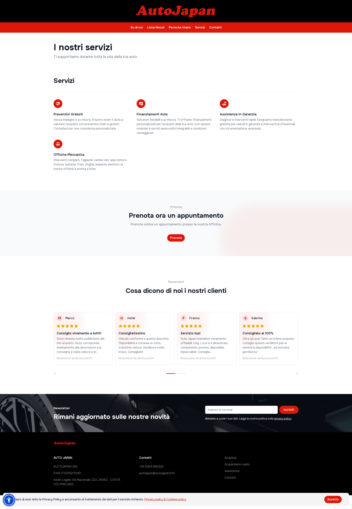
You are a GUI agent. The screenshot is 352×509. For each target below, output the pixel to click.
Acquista (230, 458)
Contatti (215, 27)
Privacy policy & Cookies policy (165, 499)
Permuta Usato (180, 27)
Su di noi (137, 27)
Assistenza (232, 471)
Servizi (200, 27)
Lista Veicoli (155, 27)
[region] (176, 343)
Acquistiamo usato (237, 464)
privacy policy (282, 418)
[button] (9, 500)
